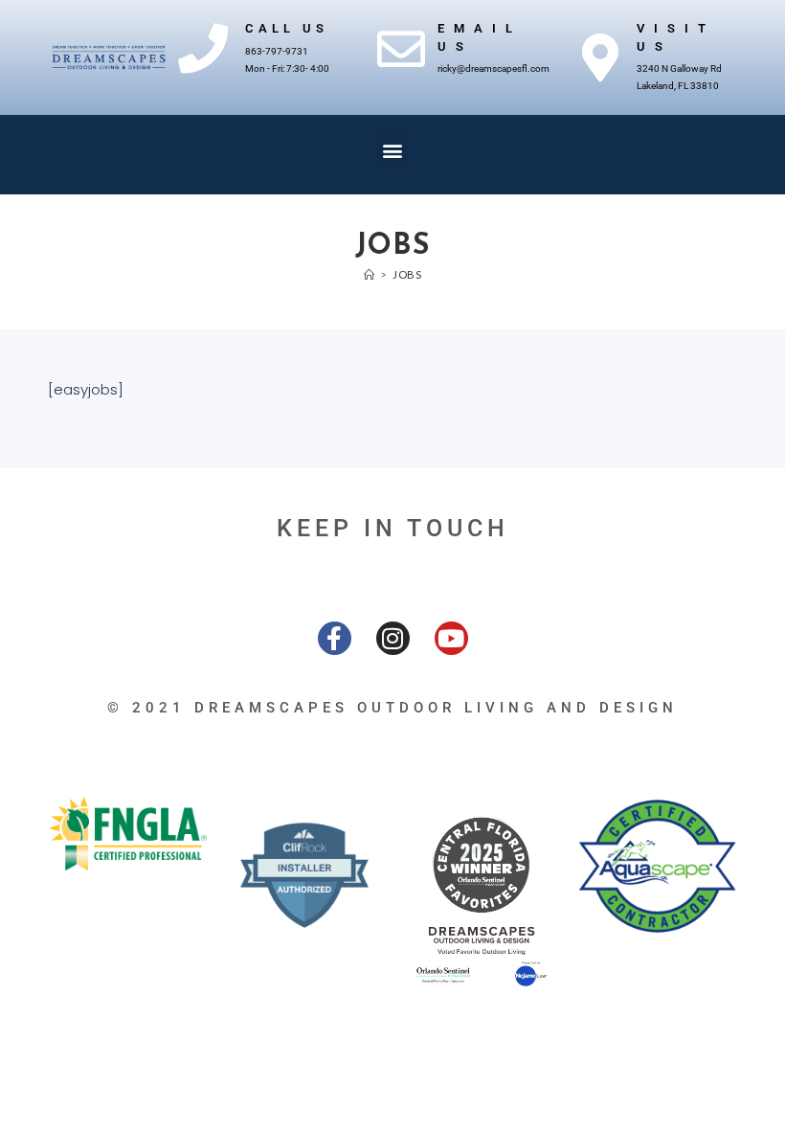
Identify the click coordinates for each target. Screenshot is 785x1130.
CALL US (286, 28)
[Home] (369, 274)
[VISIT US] (600, 57)
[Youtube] (451, 638)
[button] (393, 150)
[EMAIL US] (401, 49)
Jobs (406, 274)
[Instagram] (393, 638)
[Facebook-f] (334, 638)
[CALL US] (203, 49)
